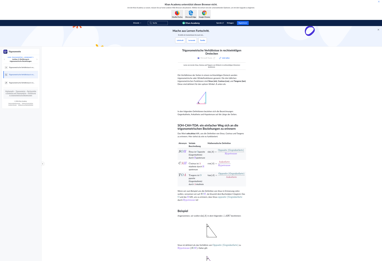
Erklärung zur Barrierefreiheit (25, 105)
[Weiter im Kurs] (37, 59)
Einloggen (230, 23)
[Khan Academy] (191, 23)
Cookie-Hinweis (12, 105)
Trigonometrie (20, 91)
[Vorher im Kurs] (4, 59)
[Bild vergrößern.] (212, 98)
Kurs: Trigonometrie (15, 57)
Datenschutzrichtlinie (27, 103)
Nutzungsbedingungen (14, 103)
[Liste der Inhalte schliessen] (43, 164)
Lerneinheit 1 (29, 57)
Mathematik (9, 91)
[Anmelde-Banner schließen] (378, 30)
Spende (219, 23)
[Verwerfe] (378, 1)
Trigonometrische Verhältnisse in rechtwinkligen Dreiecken (22, 67)
